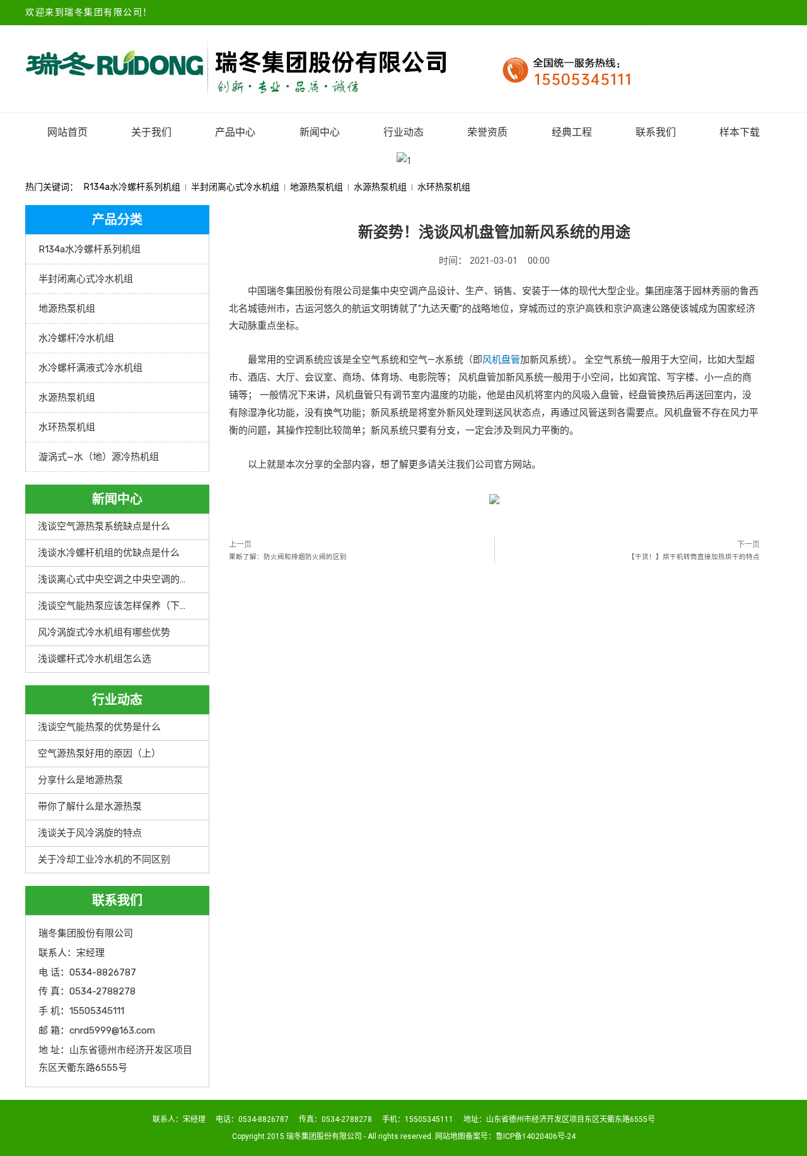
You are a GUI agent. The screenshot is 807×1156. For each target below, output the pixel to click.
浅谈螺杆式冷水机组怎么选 (94, 658)
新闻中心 (319, 132)
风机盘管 (501, 359)
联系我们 (656, 132)
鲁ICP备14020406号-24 (536, 1136)
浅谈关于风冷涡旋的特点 (90, 833)
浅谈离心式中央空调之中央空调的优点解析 (128, 579)
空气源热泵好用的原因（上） (99, 753)
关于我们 (151, 132)
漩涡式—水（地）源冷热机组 (98, 457)
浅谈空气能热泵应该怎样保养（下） (113, 605)
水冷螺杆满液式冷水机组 (90, 368)
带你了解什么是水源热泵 (90, 806)
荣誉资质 (487, 132)
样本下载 (739, 132)
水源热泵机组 (380, 187)
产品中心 (235, 132)
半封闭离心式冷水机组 (235, 187)
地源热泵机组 (316, 187)
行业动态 (403, 132)
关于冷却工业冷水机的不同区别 (104, 859)
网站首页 (67, 132)
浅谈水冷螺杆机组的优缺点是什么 (109, 552)
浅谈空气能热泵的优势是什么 (99, 727)
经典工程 (572, 132)
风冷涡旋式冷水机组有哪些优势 (104, 632)
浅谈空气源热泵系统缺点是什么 (104, 526)
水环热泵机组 (443, 187)
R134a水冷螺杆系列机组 (132, 187)
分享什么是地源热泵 (80, 780)
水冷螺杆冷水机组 (76, 338)
